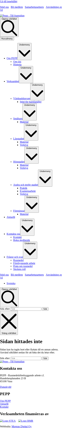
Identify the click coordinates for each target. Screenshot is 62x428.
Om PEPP (5, 400)
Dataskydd (5, 386)
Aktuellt (4, 403)
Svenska (11, 283)
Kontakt (4, 406)
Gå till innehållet (8, 1)
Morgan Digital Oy (22, 426)
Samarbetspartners (34, 7)
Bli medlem (17, 7)
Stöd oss (4, 7)
